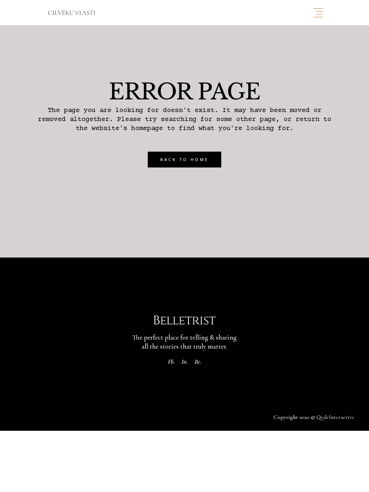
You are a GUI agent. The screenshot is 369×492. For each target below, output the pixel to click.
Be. (198, 361)
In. (185, 361)
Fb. (171, 361)
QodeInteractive (335, 417)
